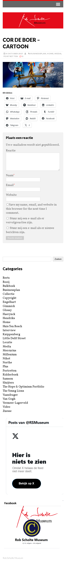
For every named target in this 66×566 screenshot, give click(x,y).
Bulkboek (9, 286)
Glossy (7, 310)
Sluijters (8, 383)
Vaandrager (10, 395)
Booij (6, 282)
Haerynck (9, 314)
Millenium (10, 355)
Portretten (11, 56)
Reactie (11, 151)
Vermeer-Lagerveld (15, 403)
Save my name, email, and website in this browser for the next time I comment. (31, 209)
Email (10, 185)
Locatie (7, 342)
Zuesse (7, 411)
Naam (9, 176)
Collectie (8, 294)
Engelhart (9, 302)
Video (6, 407)
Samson (8, 379)
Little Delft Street (14, 338)
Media (57, 53)
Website (11, 195)
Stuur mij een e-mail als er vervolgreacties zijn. (25, 221)
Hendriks (9, 318)
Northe (7, 363)
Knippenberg (11, 334)
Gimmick (9, 306)
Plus (5, 367)
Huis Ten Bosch (12, 326)
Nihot (6, 359)
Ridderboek (10, 375)
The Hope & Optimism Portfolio (23, 387)
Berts (6, 278)
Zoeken (58, 259)
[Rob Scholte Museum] (33, 20)
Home (50, 53)
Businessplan (38, 53)
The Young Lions (13, 391)
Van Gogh (9, 399)
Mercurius (9, 351)
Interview (9, 330)
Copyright (9, 298)
